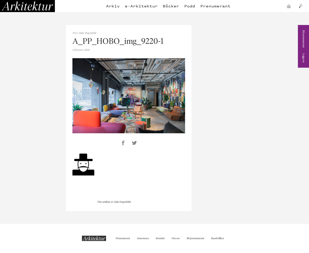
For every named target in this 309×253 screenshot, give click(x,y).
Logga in (303, 58)
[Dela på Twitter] (134, 143)
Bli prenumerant (303, 39)
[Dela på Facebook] (123, 143)
